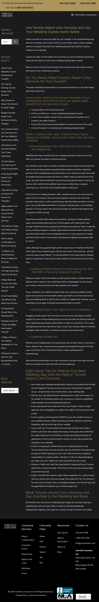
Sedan (42, 536)
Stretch (43, 547)
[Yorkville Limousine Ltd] (7, 14)
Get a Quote (62, 533)
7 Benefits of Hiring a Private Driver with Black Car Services (10, 271)
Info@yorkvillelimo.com (85, 543)
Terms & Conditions (37, 595)
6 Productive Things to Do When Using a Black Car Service (9, 229)
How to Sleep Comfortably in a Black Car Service (8, 242)
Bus (41, 562)
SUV (41, 541)
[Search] (15, 41)
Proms (24, 573)
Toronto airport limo (49, 57)
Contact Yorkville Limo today (79, 510)
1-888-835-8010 (82, 538)
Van (41, 557)
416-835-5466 (81, 533)
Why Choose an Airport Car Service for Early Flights (9, 104)
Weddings (26, 568)
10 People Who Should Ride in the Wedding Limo (9, 312)
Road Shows (27, 554)
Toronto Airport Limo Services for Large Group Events (9, 165)
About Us (61, 547)
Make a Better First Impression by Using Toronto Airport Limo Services (9, 213)
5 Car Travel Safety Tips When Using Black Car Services (9, 299)
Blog (59, 552)
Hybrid (42, 552)
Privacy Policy (22, 595)
